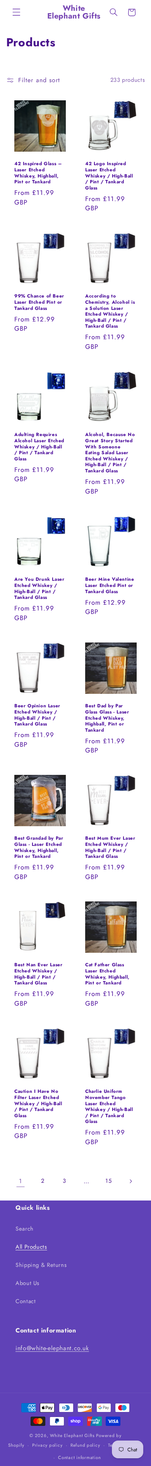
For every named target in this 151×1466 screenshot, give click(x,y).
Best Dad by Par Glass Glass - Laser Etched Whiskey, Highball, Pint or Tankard (107, 718)
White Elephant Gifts (72, 1435)
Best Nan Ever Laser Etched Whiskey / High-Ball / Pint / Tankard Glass (38, 974)
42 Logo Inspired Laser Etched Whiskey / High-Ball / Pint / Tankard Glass (109, 176)
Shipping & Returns (41, 1265)
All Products (31, 1247)
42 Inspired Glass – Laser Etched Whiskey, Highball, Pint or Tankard (38, 173)
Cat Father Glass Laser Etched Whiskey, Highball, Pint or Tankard (107, 974)
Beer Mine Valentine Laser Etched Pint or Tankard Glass (109, 586)
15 (108, 1181)
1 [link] (20, 1181)
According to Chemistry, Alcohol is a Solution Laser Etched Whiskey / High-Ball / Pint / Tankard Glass (110, 312)
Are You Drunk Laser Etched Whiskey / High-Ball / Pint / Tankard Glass (39, 588)
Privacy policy (47, 1445)
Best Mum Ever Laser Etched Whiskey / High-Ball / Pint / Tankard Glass (110, 848)
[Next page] (130, 1181)
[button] (16, 12)
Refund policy (85, 1445)
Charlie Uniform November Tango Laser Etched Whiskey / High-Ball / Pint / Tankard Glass (109, 1107)
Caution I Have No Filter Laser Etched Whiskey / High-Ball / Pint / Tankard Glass (38, 1104)
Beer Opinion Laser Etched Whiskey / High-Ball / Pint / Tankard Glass (37, 715)
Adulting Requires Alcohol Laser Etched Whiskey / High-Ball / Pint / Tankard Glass (39, 447)
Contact (25, 1301)
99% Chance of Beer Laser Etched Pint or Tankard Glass (39, 303)
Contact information (79, 1457)
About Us (27, 1283)
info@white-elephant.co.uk (52, 1348)
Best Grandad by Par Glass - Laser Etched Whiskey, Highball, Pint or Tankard (38, 848)
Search (24, 1228)
